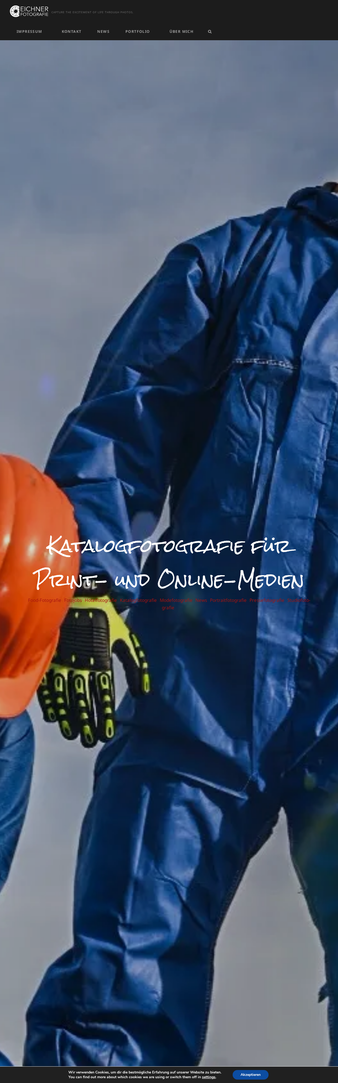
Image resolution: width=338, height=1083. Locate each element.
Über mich (182, 31)
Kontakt (72, 31)
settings (208, 1077)
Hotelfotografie (101, 600)
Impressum (29, 31)
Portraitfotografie (228, 600)
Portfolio (137, 31)
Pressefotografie (267, 600)
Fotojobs (73, 600)
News (103, 31)
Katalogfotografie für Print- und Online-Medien (169, 563)
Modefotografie (176, 600)
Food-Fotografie (44, 600)
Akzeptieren (251, 1074)
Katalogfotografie (138, 600)
